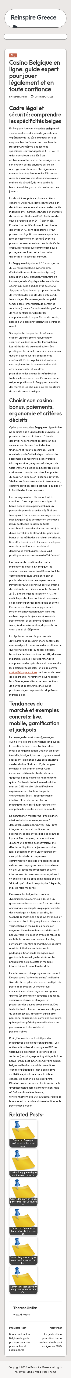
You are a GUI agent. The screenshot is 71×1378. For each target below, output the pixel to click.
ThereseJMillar (25, 1307)
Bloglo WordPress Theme (41, 1371)
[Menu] (15, 26)
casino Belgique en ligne (23, 672)
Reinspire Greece (33, 17)
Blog (13, 55)
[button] (21, 1314)
